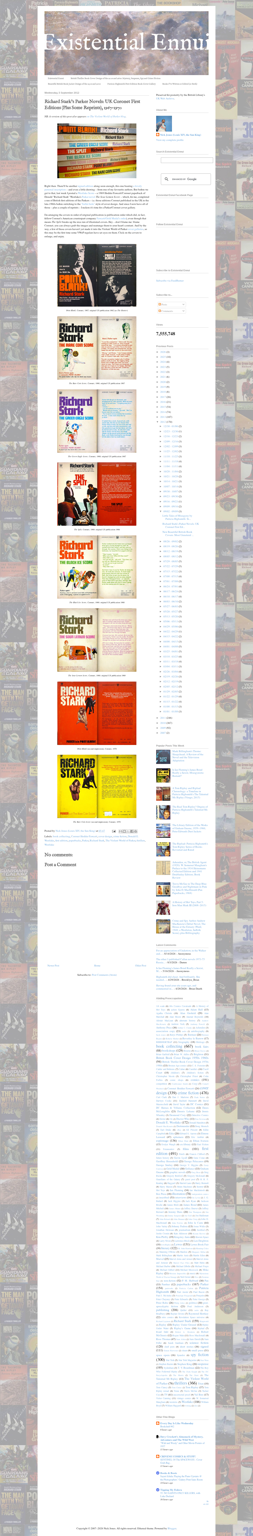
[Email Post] (113, 831)
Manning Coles (202, 1248)
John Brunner (179, 1219)
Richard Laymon (163, 1321)
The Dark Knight (189, 1371)
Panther (166, 1284)
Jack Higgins (174, 1201)
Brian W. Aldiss (181, 1054)
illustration (178, 1194)
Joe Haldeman (202, 1215)
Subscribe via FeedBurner (170, 280)
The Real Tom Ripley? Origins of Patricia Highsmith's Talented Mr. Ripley (190, 810)
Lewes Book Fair (200, 1244)
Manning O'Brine (167, 1251)
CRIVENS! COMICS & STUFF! (177, 1456)
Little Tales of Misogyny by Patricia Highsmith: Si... (177, 517)
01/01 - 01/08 (171, 711)
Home (97, 965)
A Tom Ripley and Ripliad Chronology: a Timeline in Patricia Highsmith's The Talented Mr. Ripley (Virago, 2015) (190, 792)
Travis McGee (190, 1390)
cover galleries (135, 229)
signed (204, 1346)
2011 (163, 717)
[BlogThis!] (124, 831)
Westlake (49, 844)
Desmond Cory (177, 1115)
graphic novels (178, 1172)
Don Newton (200, 1119)
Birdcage (200, 1042)
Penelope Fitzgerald (184, 1295)
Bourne (187, 1050)
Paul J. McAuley (164, 1295)
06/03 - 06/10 (171, 601)
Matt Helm (199, 1262)
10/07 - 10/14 (171, 486)
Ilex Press (161, 1194)
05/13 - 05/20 (171, 616)
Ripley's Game (182, 1328)
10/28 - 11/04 (171, 471)
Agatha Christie (164, 1013)
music (192, 1273)
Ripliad (201, 1328)
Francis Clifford (197, 1154)
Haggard (171, 1183)
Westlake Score (86, 193)
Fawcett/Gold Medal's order (111, 218)
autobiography (198, 1031)
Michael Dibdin (183, 1266)
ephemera (178, 1137)
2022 (163, 372)
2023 (163, 367)
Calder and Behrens (165, 1069)
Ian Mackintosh (197, 1190)
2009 (163, 728)
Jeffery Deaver (191, 1208)
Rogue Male (178, 1335)
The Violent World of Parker (120, 840)
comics (195, 1080)
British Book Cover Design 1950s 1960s (182, 1058)
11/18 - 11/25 (171, 456)
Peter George (199, 1299)
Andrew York (178, 1024)
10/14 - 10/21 (171, 481)
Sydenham (169, 1367)
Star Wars (204, 1360)
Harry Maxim (166, 1186)
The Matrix (178, 1375)
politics (193, 1302)
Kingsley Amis (182, 1237)
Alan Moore (175, 1016)
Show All (206, 1502)
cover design (105, 836)
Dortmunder (183, 1126)
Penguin (200, 1295)
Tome (176, 1390)
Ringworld (204, 1321)
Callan (182, 1069)
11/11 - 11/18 (171, 461)
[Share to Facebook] (132, 831)
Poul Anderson (195, 1306)
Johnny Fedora (180, 1226)
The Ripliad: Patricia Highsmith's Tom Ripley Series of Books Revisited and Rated (190, 846)
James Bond (190, 1204)
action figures (178, 1009)
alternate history (187, 1020)
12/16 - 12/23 (171, 436)
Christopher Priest (189, 1076)
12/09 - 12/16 (171, 441)
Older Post (140, 965)
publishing (162, 1310)
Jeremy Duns (175, 1212)
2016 (163, 402)
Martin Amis (183, 1255)
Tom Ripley (192, 1387)
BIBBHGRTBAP (164, 1042)
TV (166, 1394)
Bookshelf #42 (167, 1426)
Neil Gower (185, 1276)
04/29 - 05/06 (171, 626)
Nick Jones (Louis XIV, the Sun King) (180, 135)
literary (165, 1248)
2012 (163, 422)
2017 (163, 397)
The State (194, 1375)
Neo (196, 1277)
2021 (163, 377)
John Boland (165, 1219)
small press (197, 1350)
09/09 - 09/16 (171, 506)
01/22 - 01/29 (171, 696)
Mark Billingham (164, 1255)
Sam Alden (181, 1339)
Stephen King (184, 1364)
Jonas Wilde (199, 1226)
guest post (190, 1179)
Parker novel (88, 197)
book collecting (61, 836)
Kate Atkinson (180, 1233)
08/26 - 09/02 (171, 541)
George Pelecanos (193, 1161)
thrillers (141, 840)
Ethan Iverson (201, 1140)
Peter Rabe (162, 1302)
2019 (163, 387)
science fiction (199, 1343)
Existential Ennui (56, 78)
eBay (179, 1129)
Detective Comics (200, 1115)
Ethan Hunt (183, 1141)
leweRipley (166, 1244)
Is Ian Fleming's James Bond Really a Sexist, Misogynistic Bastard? (188, 773)
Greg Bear (195, 1172)
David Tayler (179, 1104)
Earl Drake (165, 1129)
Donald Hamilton (197, 1122)
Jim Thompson (195, 1212)
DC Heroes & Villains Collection (175, 1107)
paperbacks (75, 840)
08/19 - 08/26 (171, 546)
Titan (201, 1383)
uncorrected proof (181, 1394)
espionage (162, 1140)
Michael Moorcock (189, 1269)
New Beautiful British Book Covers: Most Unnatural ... (178, 533)
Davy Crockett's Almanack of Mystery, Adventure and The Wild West (181, 1438)
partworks (169, 1288)
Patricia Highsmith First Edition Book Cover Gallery (131, 84)
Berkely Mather (172, 1038)
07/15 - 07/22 (171, 571)
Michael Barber (163, 1266)
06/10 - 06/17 (171, 596)
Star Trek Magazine (187, 1360)
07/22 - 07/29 (171, 566)
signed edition (85, 186)
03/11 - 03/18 (171, 661)
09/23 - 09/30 (171, 496)
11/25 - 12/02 (171, 451)
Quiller (183, 1310)
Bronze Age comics (177, 1065)
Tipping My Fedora (171, 1490)
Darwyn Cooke (163, 1100)
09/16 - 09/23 (171, 501)
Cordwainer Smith (180, 1083)
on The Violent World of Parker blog (106, 116)
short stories (187, 1346)
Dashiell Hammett (188, 1100)
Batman (192, 1034)
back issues (161, 1034)
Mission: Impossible (177, 1273)
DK (171, 1119)
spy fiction (200, 1354)
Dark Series (199, 1097)
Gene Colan (199, 1157)
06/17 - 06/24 (171, 591)
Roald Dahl (162, 1331)
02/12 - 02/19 (171, 681)
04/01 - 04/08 (171, 646)
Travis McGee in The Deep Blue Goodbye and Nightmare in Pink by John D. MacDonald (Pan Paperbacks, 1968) (189, 888)
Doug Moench (202, 1126)
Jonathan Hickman (165, 1229)
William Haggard (173, 1405)
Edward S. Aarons (188, 1133)
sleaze (184, 1350)
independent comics (200, 1194)
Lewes (178, 1244)
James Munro (174, 1208)
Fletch (182, 1154)
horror (200, 1186)
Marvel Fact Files (181, 1262)
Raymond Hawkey (199, 1313)
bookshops (169, 1050)
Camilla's (193, 1069)
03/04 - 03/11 (171, 666)
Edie (171, 1133)
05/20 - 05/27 (171, 611)
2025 (163, 357)
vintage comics (184, 1398)
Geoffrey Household (167, 1161)
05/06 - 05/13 (171, 621)
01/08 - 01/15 (171, 706)
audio (184, 1031)
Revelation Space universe (192, 1317)
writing (188, 1405)
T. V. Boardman (186, 1367)
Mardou (183, 1251)
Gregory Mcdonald (196, 1175)
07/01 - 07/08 (171, 581)
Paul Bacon (199, 1291)
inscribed (164, 1197)
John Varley (161, 1226)
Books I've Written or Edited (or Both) (179, 84)
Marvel (160, 1259)
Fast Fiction (203, 1144)
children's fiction (195, 1072)
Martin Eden (199, 1255)
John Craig (192, 1219)
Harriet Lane (185, 1183)
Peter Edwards (181, 1299)
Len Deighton (201, 1240)
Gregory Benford (174, 1175)
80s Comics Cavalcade (180, 1006)
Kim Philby (162, 1237)
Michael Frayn (202, 1266)
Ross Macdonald (197, 1335)
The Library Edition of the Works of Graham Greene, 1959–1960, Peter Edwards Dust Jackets (190, 828)
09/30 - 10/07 (171, 491)
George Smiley (164, 1165)
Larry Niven (165, 1240)
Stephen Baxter (166, 1364)
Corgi (194, 1083)
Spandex (181, 1355)
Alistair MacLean (164, 1020)
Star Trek (170, 1360)
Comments (167, 311)
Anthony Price (164, 1027)
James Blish (173, 1204)
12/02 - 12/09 (171, 446)
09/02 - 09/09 (171, 511)
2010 (163, 723)
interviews (180, 1197)
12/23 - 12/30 (171, 431)
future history (162, 1157)
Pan (207, 1280)
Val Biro (198, 1394)
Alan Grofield (188, 1013)
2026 (163, 352)
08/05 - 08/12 (171, 556)
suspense (203, 1364)
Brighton (198, 1054)
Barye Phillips (176, 1034)
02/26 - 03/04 (171, 671)
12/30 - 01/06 (171, 426)
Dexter (163, 1118)
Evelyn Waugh (168, 1144)
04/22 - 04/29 (171, 631)
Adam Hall (196, 1009)
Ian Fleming (176, 1190)
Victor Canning (163, 1398)
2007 (163, 733)
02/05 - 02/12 (171, 686)
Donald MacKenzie (164, 1126)
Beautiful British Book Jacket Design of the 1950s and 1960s (74, 84)
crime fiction (120, 836)
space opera (163, 1355)
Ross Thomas (163, 1339)
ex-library (185, 1144)
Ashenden (200, 1027)
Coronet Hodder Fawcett (84, 836)
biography (184, 1042)
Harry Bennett (202, 1183)
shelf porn (169, 1346)
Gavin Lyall (180, 1157)
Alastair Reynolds (194, 1016)
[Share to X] (128, 831)
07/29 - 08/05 (171, 561)
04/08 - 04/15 (171, 641)
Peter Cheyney (163, 1299)
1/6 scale (160, 1006)
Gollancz (190, 1168)
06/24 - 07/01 (171, 586)
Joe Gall (188, 1215)
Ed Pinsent (191, 1129)
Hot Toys (160, 1190)
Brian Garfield (163, 1054)
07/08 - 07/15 (171, 576)
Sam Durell (195, 1339)
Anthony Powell (197, 1024)
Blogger (172, 1528)
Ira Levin (196, 1197)
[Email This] (121, 831)
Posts (164, 304)
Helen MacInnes (184, 1186)
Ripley (162, 1324)
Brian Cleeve (200, 1050)
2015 (163, 407)
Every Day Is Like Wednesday (177, 1423)
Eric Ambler (197, 1137)
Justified (201, 1229)
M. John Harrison (185, 1248)
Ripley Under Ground (184, 1324)
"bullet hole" (88, 204)
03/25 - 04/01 (171, 651)
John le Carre (195, 1222)
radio (196, 1310)
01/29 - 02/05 (171, 691)
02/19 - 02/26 (171, 676)
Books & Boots (168, 1473)
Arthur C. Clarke (185, 1027)
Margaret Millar (199, 1252)
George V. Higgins (189, 1165)
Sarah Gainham (175, 1342)
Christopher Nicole (165, 1076)
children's (175, 1072)
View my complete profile (170, 140)
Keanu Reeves (199, 1233)
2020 (163, 382)
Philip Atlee (179, 1303)
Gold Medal (172, 1168)
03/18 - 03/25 (171, 656)
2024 (163, 362)
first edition (61, 840)
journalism (184, 1230)
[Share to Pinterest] (136, 831)
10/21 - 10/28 (171, 476)
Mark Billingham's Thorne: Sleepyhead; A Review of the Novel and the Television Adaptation (187, 755)
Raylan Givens (177, 1313)
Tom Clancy (162, 1387)
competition (161, 1083)
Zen (195, 1405)
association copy (165, 1031)
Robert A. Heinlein (185, 1332)
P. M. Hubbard (190, 1280)
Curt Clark (161, 1097)
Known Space (202, 1237)
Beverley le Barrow (192, 1038)
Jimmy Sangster (174, 1215)
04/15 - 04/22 (171, 636)
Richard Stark (97, 840)
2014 (163, 412)
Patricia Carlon (186, 1288)
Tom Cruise (177, 1387)
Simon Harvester (171, 1350)
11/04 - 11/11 (171, 466)
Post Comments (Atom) (104, 975)
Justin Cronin (162, 1233)
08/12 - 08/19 (171, 551)
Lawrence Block (182, 1240)
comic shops (176, 1079)
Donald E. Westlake (168, 1122)
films (186, 1149)
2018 (163, 392)
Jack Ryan (191, 1201)
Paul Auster (182, 1291)
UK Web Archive (165, 98)
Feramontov (168, 1149)
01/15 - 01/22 (171, 701)
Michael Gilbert (167, 1269)
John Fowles (177, 1222)
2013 (163, 417)
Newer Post (53, 965)
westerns (173, 1401)
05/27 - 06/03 (171, 606)
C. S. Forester (198, 1065)
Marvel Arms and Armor (180, 1258)
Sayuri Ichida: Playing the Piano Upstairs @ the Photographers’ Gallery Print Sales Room (181, 1478)
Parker (85, 840)
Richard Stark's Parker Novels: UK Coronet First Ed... (180, 525)
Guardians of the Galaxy (168, 1179)
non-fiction (170, 1280)
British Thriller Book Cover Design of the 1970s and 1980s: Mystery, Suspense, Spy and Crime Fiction (115, 78)
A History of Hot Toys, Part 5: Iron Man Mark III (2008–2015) (189, 903)
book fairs (202, 1046)
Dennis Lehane (185, 1111)
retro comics (168, 1317)
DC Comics (196, 1104)
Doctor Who (182, 1119)
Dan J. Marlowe (180, 1097)
